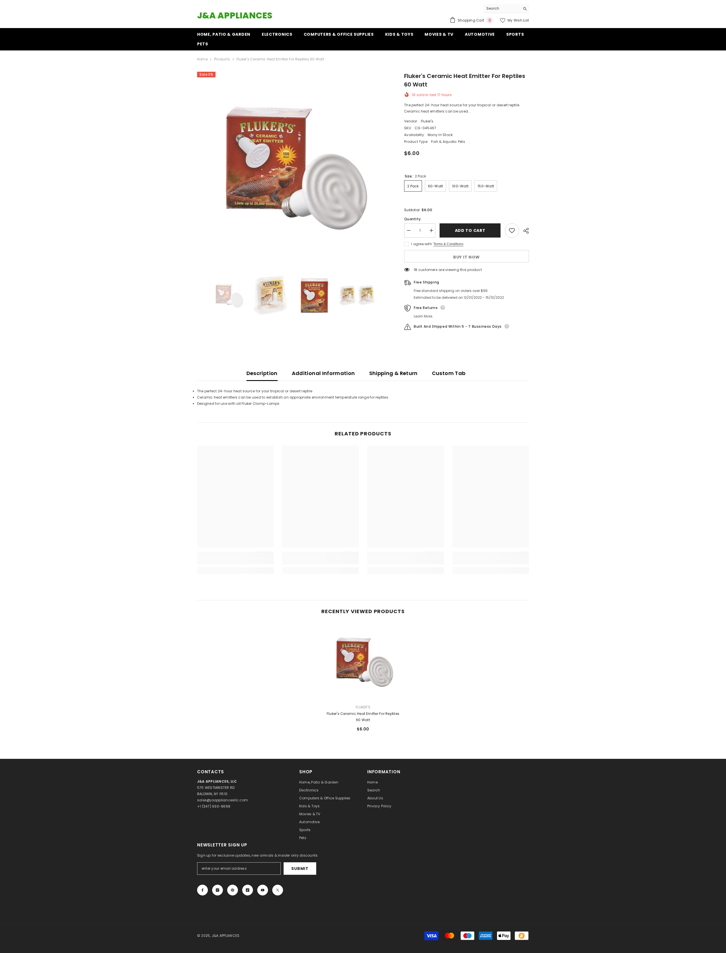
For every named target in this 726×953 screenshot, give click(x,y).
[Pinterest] (232, 890)
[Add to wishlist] (512, 230)
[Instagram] (217, 890)
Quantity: (412, 219)
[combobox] (502, 8)
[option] (292, 167)
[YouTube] (262, 890)
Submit (299, 868)
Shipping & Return (393, 373)
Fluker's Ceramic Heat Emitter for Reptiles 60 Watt (363, 716)
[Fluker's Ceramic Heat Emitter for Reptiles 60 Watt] (363, 661)
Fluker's (427, 121)
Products (222, 59)
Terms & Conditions (448, 244)
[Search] (506, 8)
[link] (235, 561)
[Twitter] (277, 890)
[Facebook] (202, 890)
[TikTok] (247, 890)
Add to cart (470, 230)
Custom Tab (449, 373)
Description (262, 373)
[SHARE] (524, 231)
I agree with (421, 244)
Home (202, 59)
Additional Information (323, 373)
